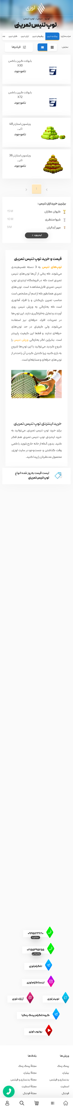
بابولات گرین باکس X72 (20, 95)
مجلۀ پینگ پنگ (27, 1066)
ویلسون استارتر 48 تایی (20, 126)
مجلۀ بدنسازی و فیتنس (24, 1080)
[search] (22, 1103)
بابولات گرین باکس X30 (20, 63)
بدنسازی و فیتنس (59, 1080)
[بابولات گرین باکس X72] (53, 100)
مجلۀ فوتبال (30, 1093)
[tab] (52, 36)
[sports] (52, 1103)
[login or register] (7, 1103)
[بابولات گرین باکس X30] (53, 69)
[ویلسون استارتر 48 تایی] (53, 132)
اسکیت (65, 1087)
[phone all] (9, 1091)
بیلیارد (65, 1073)
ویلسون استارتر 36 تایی (20, 158)
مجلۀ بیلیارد (30, 1073)
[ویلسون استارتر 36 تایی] (53, 164)
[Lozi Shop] (36, 8)
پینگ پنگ (63, 1066)
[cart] (36, 1103)
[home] (65, 1103)
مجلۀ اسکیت (29, 1087)
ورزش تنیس (21, 340)
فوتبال (65, 1093)
